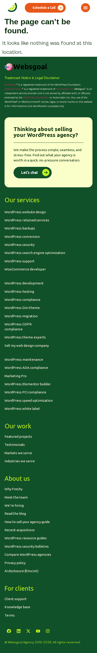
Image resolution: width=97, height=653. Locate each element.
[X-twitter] (28, 631)
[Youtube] (38, 631)
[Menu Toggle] (85, 7)
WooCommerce (13, 89)
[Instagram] (47, 631)
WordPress (10, 84)
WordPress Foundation (36, 97)
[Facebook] (9, 631)
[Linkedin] (18, 631)
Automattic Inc (64, 89)
